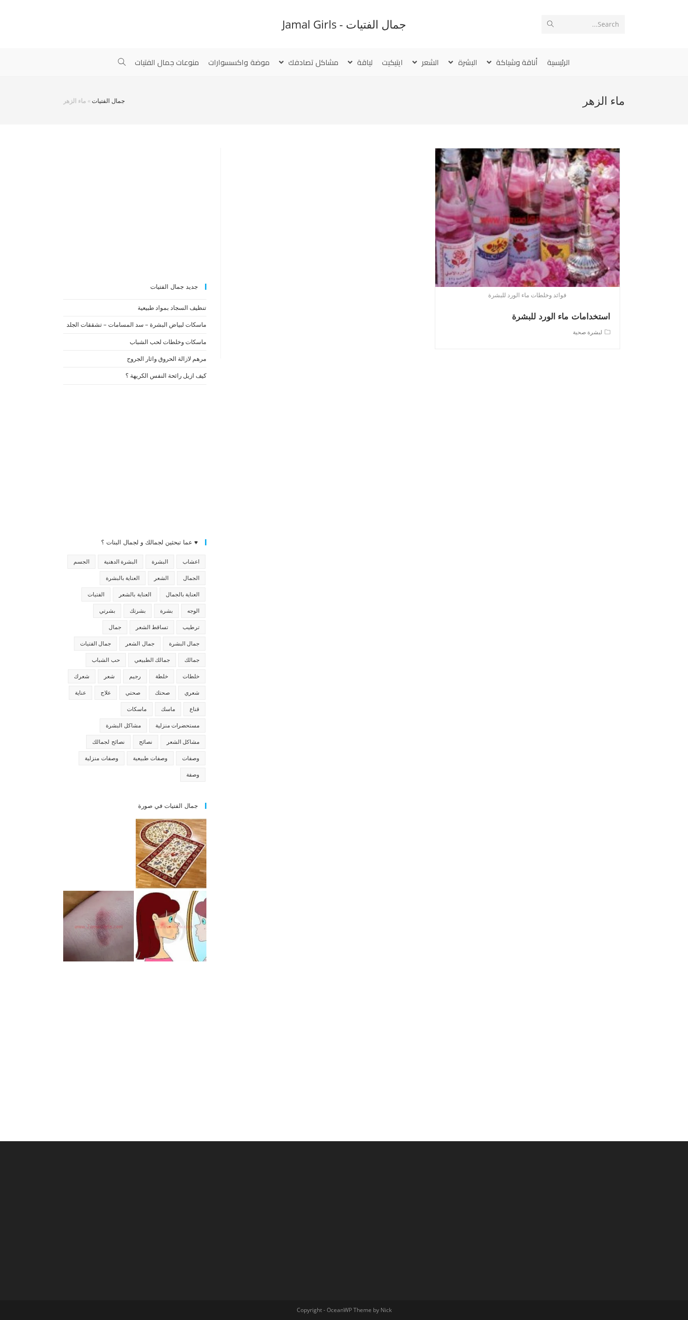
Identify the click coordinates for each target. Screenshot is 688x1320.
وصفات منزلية (101, 758)
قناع (194, 709)
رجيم (135, 676)
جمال (115, 627)
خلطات (191, 676)
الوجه (193, 611)
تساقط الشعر (152, 627)
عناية (80, 693)
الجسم (81, 561)
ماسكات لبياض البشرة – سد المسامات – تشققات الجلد (136, 324)
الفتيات (96, 594)
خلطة (161, 676)
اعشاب (191, 561)
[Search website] (121, 62)
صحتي (132, 693)
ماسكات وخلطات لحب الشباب (168, 341)
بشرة (166, 611)
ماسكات (136, 709)
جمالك (191, 660)
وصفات (190, 758)
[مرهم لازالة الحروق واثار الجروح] (98, 926)
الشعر (161, 578)
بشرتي (107, 611)
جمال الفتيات (108, 100)
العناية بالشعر (135, 594)
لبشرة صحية (587, 332)
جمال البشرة (184, 643)
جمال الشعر (139, 643)
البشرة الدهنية (120, 561)
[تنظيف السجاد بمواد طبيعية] (171, 853)
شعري (191, 693)
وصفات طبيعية (150, 758)
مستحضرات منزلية (177, 725)
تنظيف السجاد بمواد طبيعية (172, 307)
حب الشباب (105, 660)
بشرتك (138, 611)
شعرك (81, 676)
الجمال (191, 578)
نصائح (145, 742)
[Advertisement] (134, 206)
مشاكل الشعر (183, 742)
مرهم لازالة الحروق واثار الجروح (166, 358)
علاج (106, 693)
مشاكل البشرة (123, 725)
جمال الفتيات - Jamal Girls (344, 24)
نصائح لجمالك (108, 742)
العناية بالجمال (182, 594)
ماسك (168, 709)
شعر (109, 676)
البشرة (160, 561)
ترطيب (191, 627)
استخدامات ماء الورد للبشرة (561, 316)
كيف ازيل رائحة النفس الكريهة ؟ (165, 375)
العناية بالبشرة (122, 578)
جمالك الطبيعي (152, 660)
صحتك (162, 693)
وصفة (192, 774)
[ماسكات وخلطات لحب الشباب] (171, 926)
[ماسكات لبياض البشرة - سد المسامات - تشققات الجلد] (98, 853)
